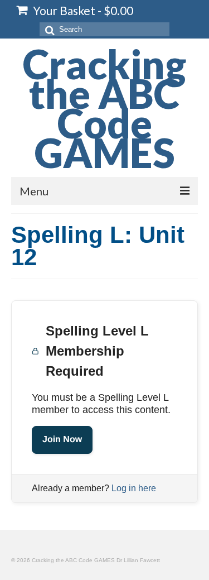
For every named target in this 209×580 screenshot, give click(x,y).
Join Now (62, 439)
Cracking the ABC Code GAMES (104, 108)
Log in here (133, 488)
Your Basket (82, 10)
